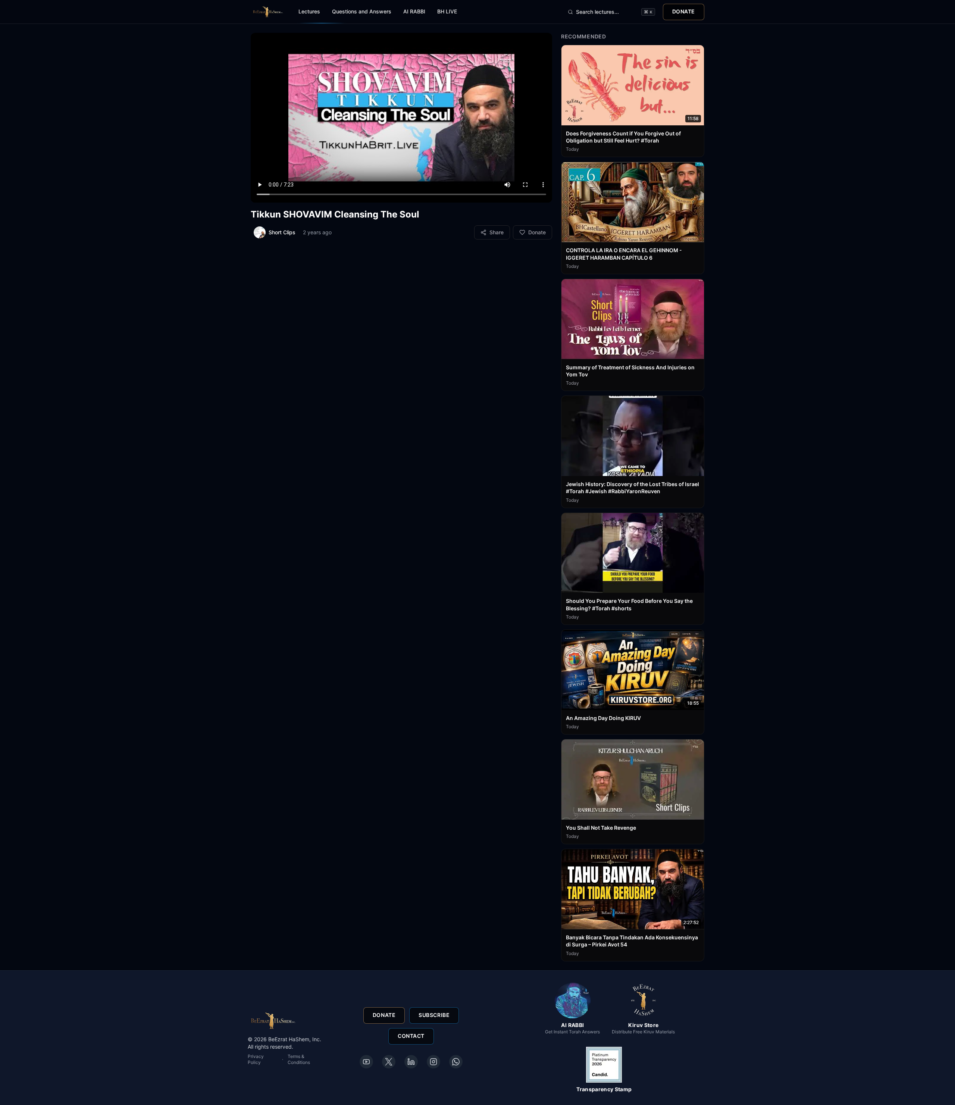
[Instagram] (433, 1061)
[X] (388, 1061)
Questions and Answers (361, 11)
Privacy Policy (256, 1059)
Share (496, 232)
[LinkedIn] (411, 1061)
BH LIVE (447, 11)
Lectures (309, 11)
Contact (411, 1036)
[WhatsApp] (456, 1061)
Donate (683, 11)
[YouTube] (366, 1061)
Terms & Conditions (299, 1059)
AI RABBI (414, 11)
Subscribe (434, 1015)
